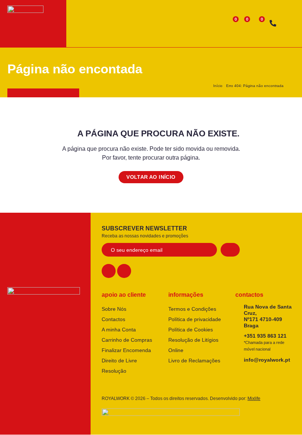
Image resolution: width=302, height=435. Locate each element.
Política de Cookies (190, 330)
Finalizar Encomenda (126, 350)
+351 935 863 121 (265, 342)
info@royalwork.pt (267, 360)
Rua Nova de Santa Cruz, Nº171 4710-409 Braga (268, 316)
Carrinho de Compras (127, 340)
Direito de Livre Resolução (119, 366)
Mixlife (253, 398)
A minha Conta (119, 330)
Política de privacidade (194, 319)
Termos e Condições (192, 309)
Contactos (113, 319)
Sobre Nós (114, 309)
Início (217, 86)
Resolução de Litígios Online (193, 345)
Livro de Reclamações (194, 360)
